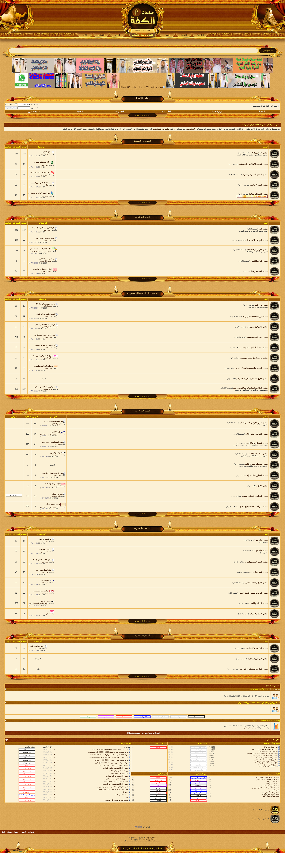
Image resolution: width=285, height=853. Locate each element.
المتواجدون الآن (274, 689)
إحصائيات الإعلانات (13, 832)
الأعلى (3, 832)
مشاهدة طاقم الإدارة (133, 733)
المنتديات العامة (142, 217)
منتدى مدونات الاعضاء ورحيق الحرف (267, 777)
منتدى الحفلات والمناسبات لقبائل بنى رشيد (265, 788)
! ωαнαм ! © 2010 (148, 839)
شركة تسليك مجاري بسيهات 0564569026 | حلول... (111, 763)
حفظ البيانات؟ (10, 105)
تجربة (126, 797)
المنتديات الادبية (142, 411)
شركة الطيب (44, 582)
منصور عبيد (56, 454)
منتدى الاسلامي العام (273, 781)
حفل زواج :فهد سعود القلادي (268, 764)
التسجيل (261, 111)
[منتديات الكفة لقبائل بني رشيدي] (142, 19)
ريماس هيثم (47, 230)
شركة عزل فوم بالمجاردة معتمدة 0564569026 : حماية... (109, 749)
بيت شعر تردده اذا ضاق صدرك (267, 751)
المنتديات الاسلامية (142, 141)
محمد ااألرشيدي (45, 261)
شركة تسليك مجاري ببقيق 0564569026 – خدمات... (111, 760)
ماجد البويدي (47, 389)
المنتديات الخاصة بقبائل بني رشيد (142, 293)
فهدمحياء (57, 444)
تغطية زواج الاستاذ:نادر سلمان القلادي (115, 768)
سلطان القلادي (46, 271)
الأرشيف (23, 832)
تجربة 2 (125, 792)
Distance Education (154, 841)
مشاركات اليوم (34, 111)
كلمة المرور (34, 108)
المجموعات (119, 111)
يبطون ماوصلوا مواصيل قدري (41, 251)
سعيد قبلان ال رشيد (248, 727)
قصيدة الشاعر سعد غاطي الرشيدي (116, 800)
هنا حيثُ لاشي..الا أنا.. (270, 747)
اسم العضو (34, 104)
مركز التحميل (217, 111)
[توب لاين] (17, 851)
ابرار (47, 185)
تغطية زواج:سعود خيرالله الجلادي (266, 757)
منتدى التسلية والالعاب (272, 783)
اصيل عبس (45, 165)
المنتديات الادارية (142, 635)
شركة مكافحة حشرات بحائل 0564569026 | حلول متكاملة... (108, 752)
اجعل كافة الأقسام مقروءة (151, 733)
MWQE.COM (151, 837)
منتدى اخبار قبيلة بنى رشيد (271, 792)
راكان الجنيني (47, 358)
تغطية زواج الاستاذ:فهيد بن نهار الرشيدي (264, 755)
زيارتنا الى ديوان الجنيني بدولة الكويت (265, 762)
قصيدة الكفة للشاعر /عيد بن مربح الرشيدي (113, 765)
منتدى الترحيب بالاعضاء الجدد (270, 786)
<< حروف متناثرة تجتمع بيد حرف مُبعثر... (264, 749)
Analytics (143, 841)
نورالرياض (45, 572)
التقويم (80, 111)
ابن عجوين (56, 475)
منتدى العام (276, 790)
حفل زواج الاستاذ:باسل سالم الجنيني (266, 759)
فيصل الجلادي (47, 306)
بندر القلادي (56, 424)
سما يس (57, 486)
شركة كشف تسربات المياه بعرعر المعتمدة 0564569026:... (108, 755)
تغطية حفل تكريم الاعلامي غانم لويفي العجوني (262, 753)
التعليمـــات (166, 111)
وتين (47, 614)
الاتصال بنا (31, 832)
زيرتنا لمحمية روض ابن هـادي (268, 766)
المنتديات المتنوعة (142, 528)
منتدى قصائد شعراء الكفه (271, 796)
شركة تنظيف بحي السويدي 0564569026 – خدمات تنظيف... (108, 757)
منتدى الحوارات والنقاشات (271, 794)
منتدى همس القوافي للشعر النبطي (268, 779)
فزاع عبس (45, 154)
